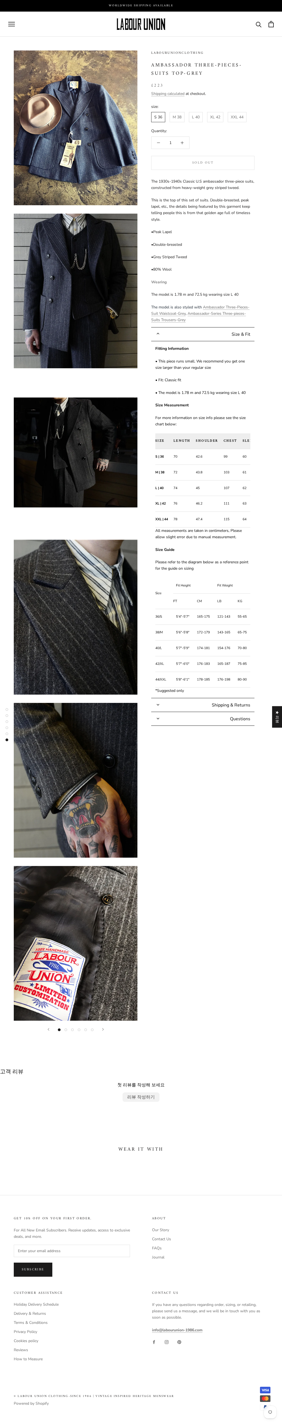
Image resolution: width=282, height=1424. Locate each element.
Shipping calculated (168, 93)
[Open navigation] (11, 24)
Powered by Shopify (31, 1403)
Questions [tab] (240, 719)
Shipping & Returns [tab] (231, 705)
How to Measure (28, 1359)
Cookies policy (26, 1340)
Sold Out (202, 163)
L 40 (196, 117)
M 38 (177, 117)
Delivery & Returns (30, 1313)
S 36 (158, 117)
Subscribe (33, 1270)
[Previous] (48, 1029)
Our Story (160, 1230)
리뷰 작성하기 (141, 1097)
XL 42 (215, 117)
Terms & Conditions (31, 1322)
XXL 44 (237, 117)
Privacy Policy (25, 1331)
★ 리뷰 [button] (277, 717)
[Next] (103, 1029)
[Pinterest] (179, 1342)
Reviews (21, 1350)
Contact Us (161, 1239)
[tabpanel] (202, 519)
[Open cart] (271, 24)
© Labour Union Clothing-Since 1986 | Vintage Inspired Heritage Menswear (94, 1396)
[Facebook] (154, 1342)
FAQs (157, 1248)
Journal (158, 1257)
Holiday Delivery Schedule (36, 1304)
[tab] (202, 334)
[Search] (259, 24)
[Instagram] (167, 1342)
